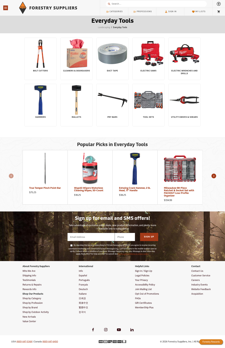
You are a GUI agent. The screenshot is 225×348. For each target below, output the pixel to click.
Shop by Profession (33, 302)
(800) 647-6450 (50, 341)
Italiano (83, 293)
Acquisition (197, 293)
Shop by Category (32, 298)
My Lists (200, 12)
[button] (11, 176)
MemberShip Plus (144, 307)
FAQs (138, 298)
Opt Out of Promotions (147, 293)
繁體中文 (83, 307)
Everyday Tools (112, 21)
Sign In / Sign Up (143, 270)
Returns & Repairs (32, 284)
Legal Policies (142, 275)
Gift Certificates (143, 302)
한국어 (82, 312)
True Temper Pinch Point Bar (45, 188)
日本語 (82, 298)
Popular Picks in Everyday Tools (112, 145)
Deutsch (83, 289)
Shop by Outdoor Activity (36, 312)
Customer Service (200, 275)
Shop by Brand (30, 307)
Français (83, 284)
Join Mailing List (143, 289)
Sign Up (149, 237)
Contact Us (197, 270)
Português (84, 280)
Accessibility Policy (145, 284)
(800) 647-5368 (24, 341)
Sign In (172, 12)
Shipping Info (29, 275)
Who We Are (29, 270)
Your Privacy (141, 280)
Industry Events (199, 284)
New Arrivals (29, 316)
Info (81, 270)
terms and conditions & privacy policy (133, 254)
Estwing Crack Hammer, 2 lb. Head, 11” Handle (135, 189)
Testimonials (29, 280)
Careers (195, 280)
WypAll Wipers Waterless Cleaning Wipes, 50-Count (88, 189)
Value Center (29, 321)
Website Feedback (201, 289)
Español (83, 275)
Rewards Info (29, 289)
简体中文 (83, 302)
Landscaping (104, 27)
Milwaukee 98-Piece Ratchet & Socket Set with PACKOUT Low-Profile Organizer (179, 192)
